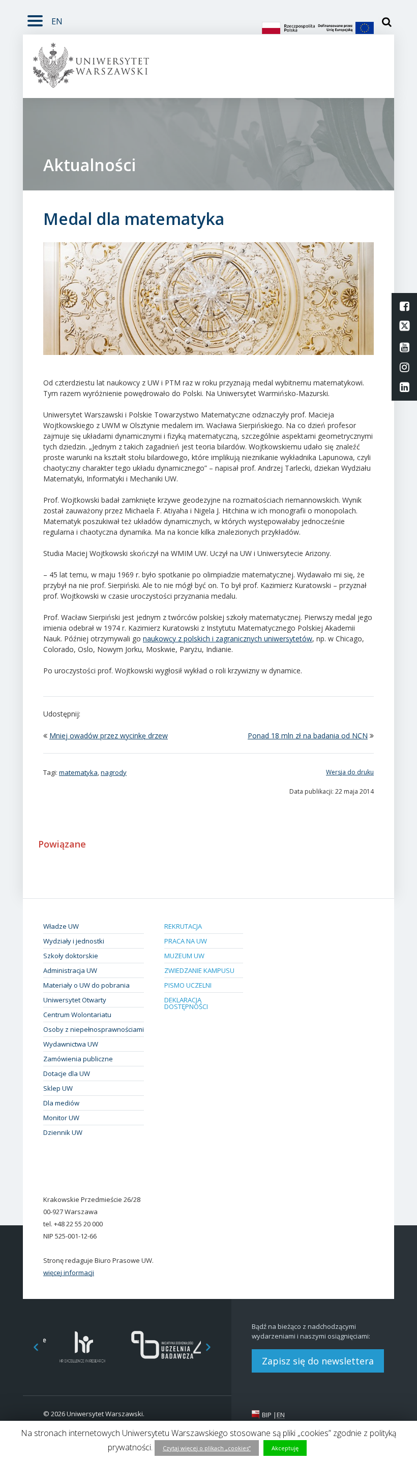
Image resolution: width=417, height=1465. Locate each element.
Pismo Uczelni (188, 985)
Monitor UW (61, 1117)
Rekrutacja (183, 926)
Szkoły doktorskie (70, 955)
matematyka (78, 772)
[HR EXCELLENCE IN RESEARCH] (82, 1347)
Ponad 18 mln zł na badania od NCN (308, 735)
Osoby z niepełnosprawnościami (93, 1029)
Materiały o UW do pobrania (86, 985)
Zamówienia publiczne (78, 1058)
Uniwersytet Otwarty (74, 999)
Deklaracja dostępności (186, 1003)
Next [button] (213, 1347)
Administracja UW (70, 970)
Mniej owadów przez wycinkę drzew (108, 735)
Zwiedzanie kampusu (199, 970)
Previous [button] (30, 1347)
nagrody (114, 772)
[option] (82, 1347)
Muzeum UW (184, 955)
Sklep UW (58, 1088)
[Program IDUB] (161, 1347)
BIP (267, 1414)
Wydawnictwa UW (70, 1044)
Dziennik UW (62, 1132)
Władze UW (61, 926)
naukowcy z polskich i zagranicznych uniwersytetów (227, 638)
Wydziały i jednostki (73, 941)
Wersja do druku (350, 772)
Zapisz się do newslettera (318, 1361)
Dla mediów (61, 1103)
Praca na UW (185, 941)
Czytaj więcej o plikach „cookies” (207, 1448)
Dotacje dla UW (66, 1073)
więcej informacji (68, 1272)
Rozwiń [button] (35, 19)
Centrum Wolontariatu (77, 1014)
